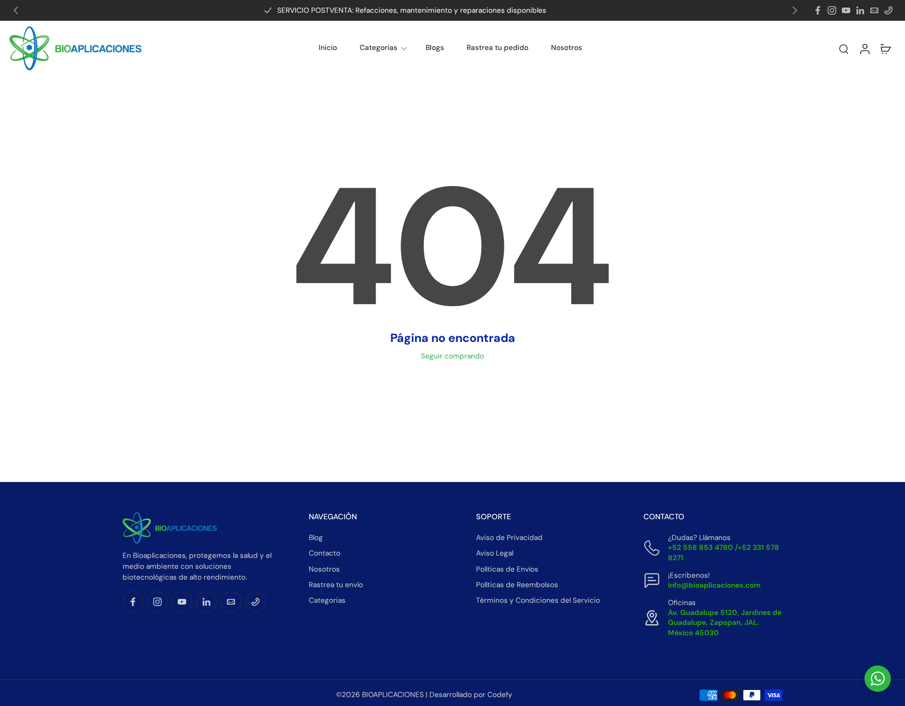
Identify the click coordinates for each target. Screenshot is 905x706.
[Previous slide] (16, 10)
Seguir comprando (452, 356)
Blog (316, 537)
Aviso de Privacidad (509, 537)
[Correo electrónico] (874, 10)
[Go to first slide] (794, 10)
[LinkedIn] (860, 10)
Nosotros (566, 47)
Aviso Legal (494, 553)
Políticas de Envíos (507, 568)
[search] (843, 48)
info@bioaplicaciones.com (714, 585)
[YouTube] (846, 10)
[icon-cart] (885, 48)
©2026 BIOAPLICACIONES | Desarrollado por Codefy (424, 694)
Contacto (324, 553)
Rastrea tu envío (336, 585)
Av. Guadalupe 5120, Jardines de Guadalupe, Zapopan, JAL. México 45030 (725, 622)
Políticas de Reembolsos (517, 585)
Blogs (435, 47)
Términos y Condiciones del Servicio (538, 600)
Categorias (378, 47)
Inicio (328, 47)
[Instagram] (832, 10)
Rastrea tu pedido (497, 47)
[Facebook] (818, 10)
